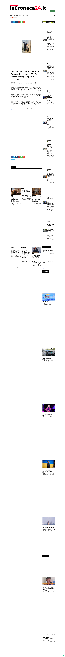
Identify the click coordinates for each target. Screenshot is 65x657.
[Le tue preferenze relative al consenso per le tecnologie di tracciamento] (63, 655)
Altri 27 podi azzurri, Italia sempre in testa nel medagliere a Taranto (48, 303)
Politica (20, 15)
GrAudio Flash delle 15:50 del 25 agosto (48, 262)
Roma (21, 13)
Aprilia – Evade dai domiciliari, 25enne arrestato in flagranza (50, 95)
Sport (27, 15)
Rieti (32, 13)
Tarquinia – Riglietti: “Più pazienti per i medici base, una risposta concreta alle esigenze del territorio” (36, 258)
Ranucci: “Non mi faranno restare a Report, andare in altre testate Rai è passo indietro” (26, 193)
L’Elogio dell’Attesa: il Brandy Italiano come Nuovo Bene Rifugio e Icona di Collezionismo (36, 199)
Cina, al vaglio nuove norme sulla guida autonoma (47, 358)
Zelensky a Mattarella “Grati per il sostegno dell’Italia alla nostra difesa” (47, 470)
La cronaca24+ (15, 15)
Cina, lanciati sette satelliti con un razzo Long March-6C (48, 527)
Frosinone (36, 13)
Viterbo (24, 13)
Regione (17, 13)
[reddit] (24, 22)
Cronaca (23, 15)
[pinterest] (19, 22)
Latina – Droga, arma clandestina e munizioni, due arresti (50, 174)
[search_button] (54, 15)
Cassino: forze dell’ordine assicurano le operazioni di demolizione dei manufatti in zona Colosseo (50, 228)
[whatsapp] (21, 22)
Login (52, 11)
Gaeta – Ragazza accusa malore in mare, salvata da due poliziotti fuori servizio (50, 147)
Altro (30, 15)
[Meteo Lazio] (45, 268)
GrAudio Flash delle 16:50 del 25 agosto (48, 251)
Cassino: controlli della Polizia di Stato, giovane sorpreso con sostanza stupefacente (50, 68)
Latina (40, 13)
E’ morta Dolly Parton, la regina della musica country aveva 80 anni (15, 251)
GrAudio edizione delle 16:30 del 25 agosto (48, 256)
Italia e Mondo (12, 13)
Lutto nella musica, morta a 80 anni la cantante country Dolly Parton (48, 414)
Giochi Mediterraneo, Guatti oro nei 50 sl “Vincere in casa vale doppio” (48, 636)
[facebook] (12, 22)
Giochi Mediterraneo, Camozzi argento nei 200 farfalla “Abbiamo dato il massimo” (48, 587)
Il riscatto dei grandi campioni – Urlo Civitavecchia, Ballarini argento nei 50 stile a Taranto (15, 199)
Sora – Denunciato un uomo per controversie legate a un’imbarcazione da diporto (50, 201)
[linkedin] (16, 22)
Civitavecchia (28, 13)
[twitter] (14, 22)
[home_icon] (11, 15)
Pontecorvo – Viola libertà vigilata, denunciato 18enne (50, 121)
